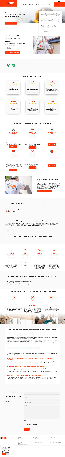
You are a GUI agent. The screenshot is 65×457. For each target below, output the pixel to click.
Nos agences (31, 4)
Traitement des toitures (22, 441)
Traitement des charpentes (23, 438)
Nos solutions (25, 4)
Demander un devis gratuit (55, 442)
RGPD (25, 420)
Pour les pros (49, 4)
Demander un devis (56, 4)
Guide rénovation (38, 442)
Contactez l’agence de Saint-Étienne (12, 52)
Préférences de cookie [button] (5, 452)
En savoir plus (13, 146)
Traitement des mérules (23, 444)
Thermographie (21, 443)
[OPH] (12, 3)
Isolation (20, 442)
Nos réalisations (43, 4)
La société (37, 4)
